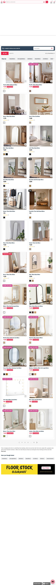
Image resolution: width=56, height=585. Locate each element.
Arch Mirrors (45, 58)
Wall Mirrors (30, 58)
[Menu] (1, 1)
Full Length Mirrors (21, 58)
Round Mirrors (37, 58)
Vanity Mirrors (12, 58)
